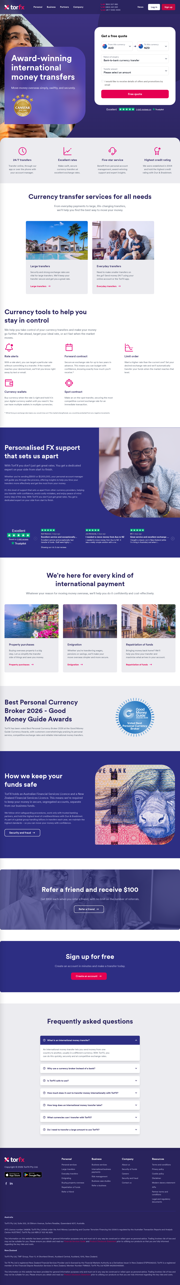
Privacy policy (158, 1169)
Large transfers (68, 1169)
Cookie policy (158, 1173)
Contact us (126, 1182)
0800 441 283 (110, 7)
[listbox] (117, 46)
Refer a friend (68, 1191)
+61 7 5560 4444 (111, 10)
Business (51, 6)
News (140, 6)
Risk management (99, 1176)
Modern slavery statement (163, 1182)
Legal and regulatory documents (161, 1200)
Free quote (135, 94)
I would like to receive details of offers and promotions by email (134, 83)
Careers (125, 1173)
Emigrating (66, 1178)
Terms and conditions (161, 1164)
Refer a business (99, 1185)
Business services (99, 1164)
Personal (37, 6)
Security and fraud (130, 1178)
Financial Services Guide (75, 1241)
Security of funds (129, 1169)
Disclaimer (156, 1178)
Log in (154, 7)
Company (78, 6)
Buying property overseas (73, 1182)
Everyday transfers (70, 1173)
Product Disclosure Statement (103, 1241)
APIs (154, 1187)
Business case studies (101, 1181)
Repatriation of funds (71, 1187)
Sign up (168, 7)
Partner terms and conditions (160, 1193)
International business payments (101, 1170)
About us (126, 1164)
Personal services (69, 1164)
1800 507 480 (110, 4)
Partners (64, 6)
